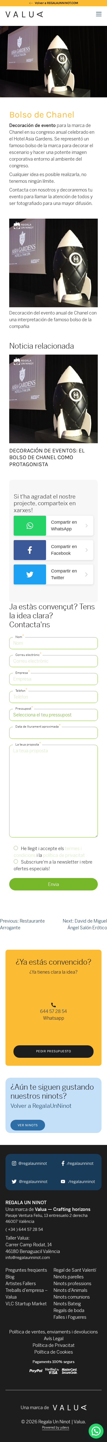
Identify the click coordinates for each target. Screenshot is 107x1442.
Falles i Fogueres (70, 1317)
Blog (9, 1277)
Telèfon (21, 690)
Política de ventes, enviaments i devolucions (53, 1332)
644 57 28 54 (53, 1011)
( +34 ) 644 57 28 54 (24, 1229)
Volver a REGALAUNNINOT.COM (56, 3)
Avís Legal (53, 1338)
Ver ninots (28, 1125)
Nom (19, 636)
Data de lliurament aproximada (37, 726)
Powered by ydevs (55, 1427)
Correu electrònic (28, 654)
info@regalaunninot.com (27, 1257)
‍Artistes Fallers (20, 1283)
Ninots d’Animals (70, 1290)
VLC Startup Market (26, 1304)
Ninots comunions (72, 1297)
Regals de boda (69, 1310)
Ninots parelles (69, 1277)
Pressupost (24, 708)
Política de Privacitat (54, 1345)
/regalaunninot (80, 1163)
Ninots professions (72, 1283)
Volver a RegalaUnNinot (40, 1105)
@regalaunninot (32, 1163)
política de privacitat (64, 855)
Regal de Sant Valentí (75, 1270)
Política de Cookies (53, 1352)
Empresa (22, 672)
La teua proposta (28, 744)
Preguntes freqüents (26, 1270)
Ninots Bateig (67, 1304)
